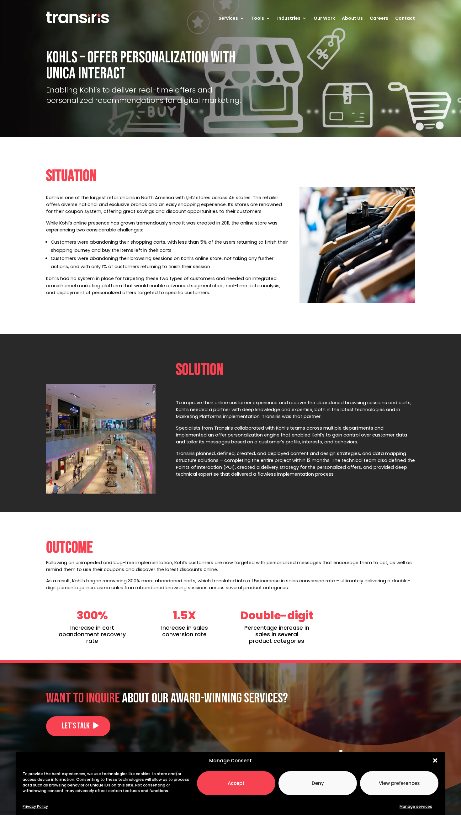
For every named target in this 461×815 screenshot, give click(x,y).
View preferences (399, 783)
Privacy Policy (35, 806)
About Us (352, 18)
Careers (379, 18)
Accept (236, 783)
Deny (318, 783)
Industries (288, 18)
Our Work (324, 18)
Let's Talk (76, 726)
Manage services (416, 806)
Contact (405, 18)
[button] (435, 760)
